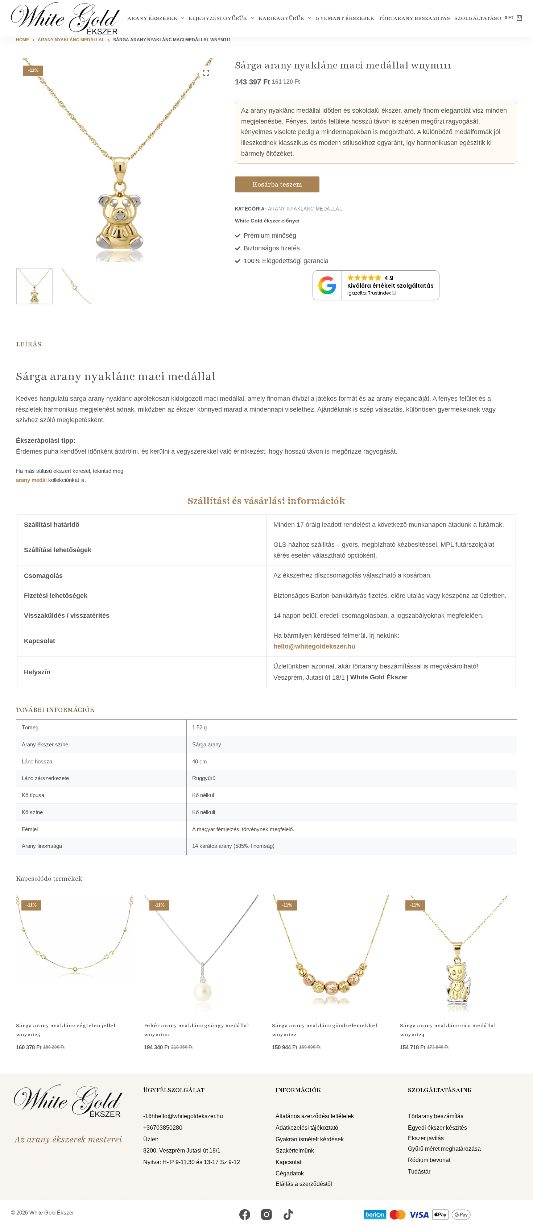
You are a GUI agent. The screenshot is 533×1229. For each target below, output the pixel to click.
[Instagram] (266, 1214)
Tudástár (419, 1171)
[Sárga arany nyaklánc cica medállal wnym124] (458, 953)
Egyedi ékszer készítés (437, 1128)
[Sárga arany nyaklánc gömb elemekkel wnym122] (330, 953)
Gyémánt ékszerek (344, 18)
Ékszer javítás (426, 1138)
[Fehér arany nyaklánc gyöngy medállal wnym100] (202, 953)
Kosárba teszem (277, 184)
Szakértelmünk (295, 1150)
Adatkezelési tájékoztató (307, 1128)
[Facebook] (244, 1214)
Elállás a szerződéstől (304, 1184)
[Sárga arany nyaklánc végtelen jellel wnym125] (74, 953)
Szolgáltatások (479, 18)
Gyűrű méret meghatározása (444, 1149)
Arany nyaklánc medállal (305, 209)
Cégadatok (290, 1173)
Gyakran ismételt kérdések (310, 1139)
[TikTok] (288, 1214)
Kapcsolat (288, 1162)
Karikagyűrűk (281, 18)
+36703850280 (162, 1128)
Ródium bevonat (429, 1160)
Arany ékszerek (152, 18)
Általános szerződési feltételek (315, 1116)
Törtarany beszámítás (414, 18)
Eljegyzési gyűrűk (218, 18)
